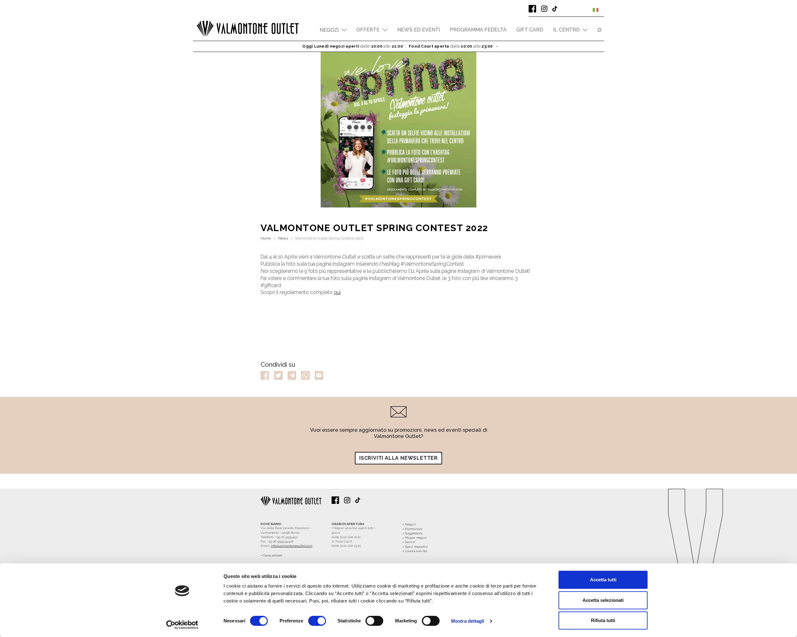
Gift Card (529, 30)
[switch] (317, 621)
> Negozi (409, 524)
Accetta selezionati (603, 600)
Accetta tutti (603, 579)
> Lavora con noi (414, 551)
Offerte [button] (368, 30)
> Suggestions (412, 533)
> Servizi (408, 542)
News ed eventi (418, 30)
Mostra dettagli (467, 621)
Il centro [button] (566, 30)
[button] (333, 30)
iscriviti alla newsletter (398, 458)
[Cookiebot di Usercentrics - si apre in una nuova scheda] (182, 625)
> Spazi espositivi (415, 546)
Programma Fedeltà (478, 30)
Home (266, 238)
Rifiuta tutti (603, 620)
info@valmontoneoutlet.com (291, 545)
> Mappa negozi (414, 537)
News (283, 238)
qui (337, 292)
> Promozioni (412, 529)
